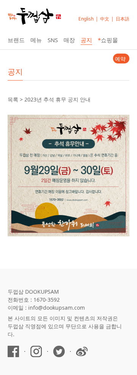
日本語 (122, 19)
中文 (104, 19)
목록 (13, 99)
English (86, 19)
